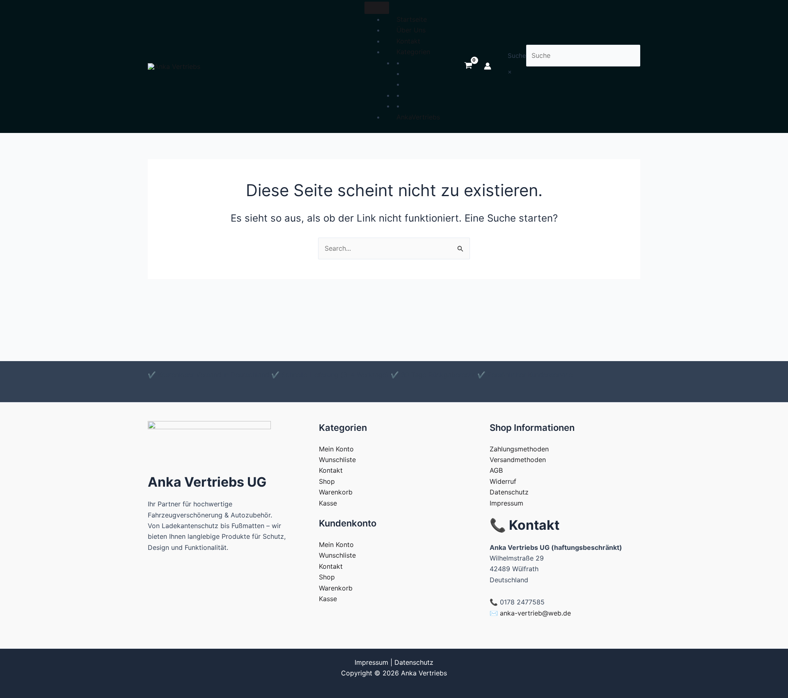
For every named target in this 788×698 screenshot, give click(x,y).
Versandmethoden (518, 459)
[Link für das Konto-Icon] (487, 66)
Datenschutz (509, 492)
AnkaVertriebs (418, 117)
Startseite (411, 19)
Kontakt (408, 41)
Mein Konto (336, 449)
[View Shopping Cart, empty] (468, 66)
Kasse (328, 503)
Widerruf (503, 481)
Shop (327, 481)
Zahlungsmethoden (519, 449)
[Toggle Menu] (376, 8)
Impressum (506, 503)
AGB (496, 470)
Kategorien (413, 52)
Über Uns (411, 30)
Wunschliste (337, 459)
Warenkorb (336, 492)
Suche (517, 56)
